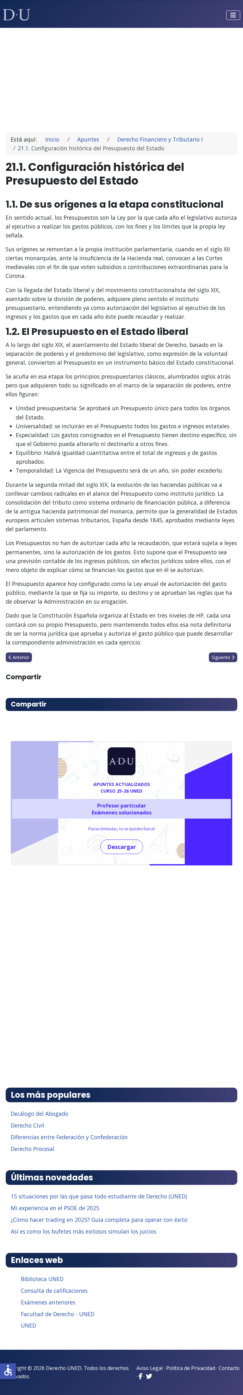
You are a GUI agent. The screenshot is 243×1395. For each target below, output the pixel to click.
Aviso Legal (149, 1368)
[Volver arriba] (231, 1382)
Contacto (229, 1368)
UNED (28, 1325)
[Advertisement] (122, 77)
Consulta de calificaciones (54, 1290)
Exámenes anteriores (48, 1302)
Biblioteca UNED (42, 1279)
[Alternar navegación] (233, 15)
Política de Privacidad (190, 1368)
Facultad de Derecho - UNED (57, 1314)
